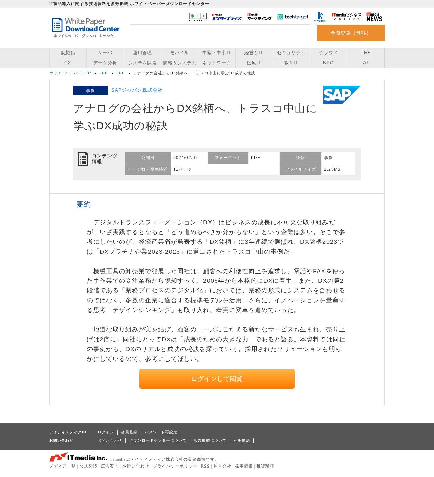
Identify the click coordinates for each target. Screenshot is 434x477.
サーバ (105, 52)
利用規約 (242, 440)
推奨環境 (265, 466)
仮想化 (68, 52)
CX (67, 62)
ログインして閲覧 (217, 378)
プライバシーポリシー (175, 466)
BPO (328, 62)
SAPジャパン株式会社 (137, 90)
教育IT (291, 62)
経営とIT (253, 52)
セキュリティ (291, 52)
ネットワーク (216, 62)
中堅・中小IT (216, 52)
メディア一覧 (62, 466)
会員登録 (129, 432)
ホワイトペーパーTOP (70, 73)
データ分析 (105, 62)
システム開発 (142, 62)
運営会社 (222, 466)
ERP (365, 52)
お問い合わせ (110, 440)
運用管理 (142, 52)
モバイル (179, 52)
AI (365, 62)
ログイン (106, 432)
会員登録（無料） (351, 33)
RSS (205, 466)
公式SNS (88, 466)
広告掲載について (210, 440)
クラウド (328, 52)
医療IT (254, 62)
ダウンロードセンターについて (157, 440)
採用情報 (244, 466)
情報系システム (179, 62)
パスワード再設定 (161, 432)
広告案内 (110, 466)
